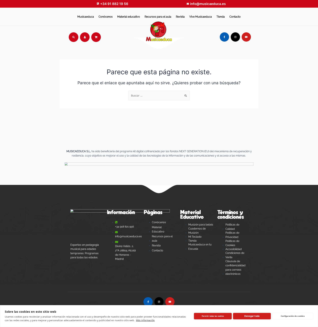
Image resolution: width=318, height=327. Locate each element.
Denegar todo (252, 316)
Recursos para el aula (158, 16)
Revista (180, 16)
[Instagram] (235, 37)
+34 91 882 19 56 (114, 4)
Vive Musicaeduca (200, 16)
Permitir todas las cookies (213, 316)
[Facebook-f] (224, 37)
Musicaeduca (85, 16)
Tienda (220, 16)
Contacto (235, 16)
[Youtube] (246, 37)
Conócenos (106, 16)
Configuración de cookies (293, 316)
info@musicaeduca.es (208, 4)
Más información (145, 320)
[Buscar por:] (159, 95)
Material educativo (128, 16)
